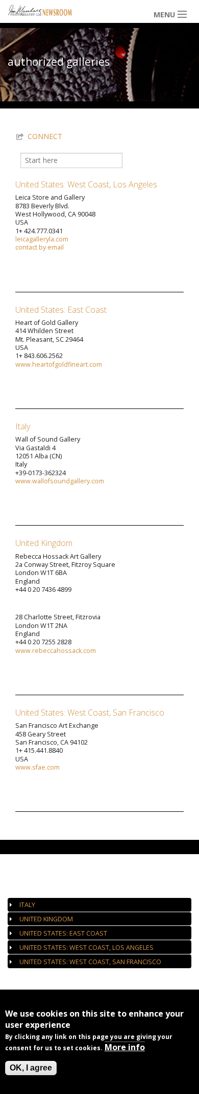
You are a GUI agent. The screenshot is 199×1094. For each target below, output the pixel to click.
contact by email (39, 247)
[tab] (99, 905)
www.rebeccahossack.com (55, 650)
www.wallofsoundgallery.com (59, 481)
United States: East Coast (61, 309)
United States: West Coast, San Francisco (89, 712)
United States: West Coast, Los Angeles (86, 184)
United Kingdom (43, 543)
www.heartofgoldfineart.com (58, 364)
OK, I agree (31, 1067)
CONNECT (45, 136)
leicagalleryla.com (41, 239)
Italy (22, 426)
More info (125, 1047)
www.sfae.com (37, 767)
